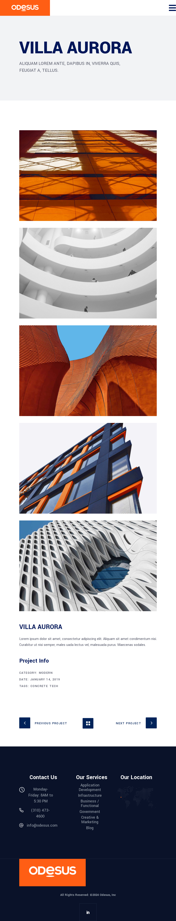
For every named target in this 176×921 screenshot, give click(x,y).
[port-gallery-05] (88, 565)
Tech (54, 686)
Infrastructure (90, 795)
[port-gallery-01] (88, 175)
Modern (46, 672)
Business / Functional (90, 803)
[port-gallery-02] (88, 273)
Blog (90, 828)
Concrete (39, 686)
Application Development (90, 787)
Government (90, 812)
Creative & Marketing (90, 819)
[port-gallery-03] (88, 468)
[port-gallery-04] (88, 370)
